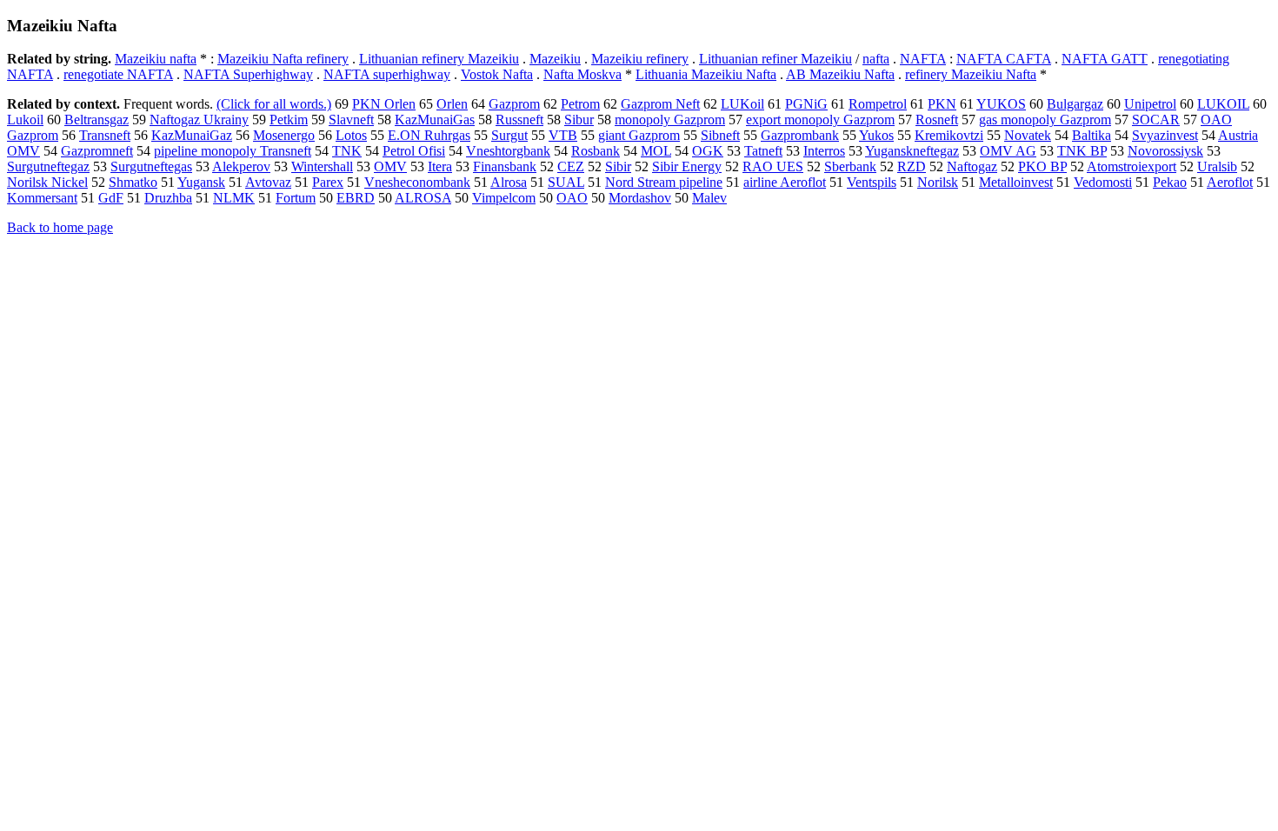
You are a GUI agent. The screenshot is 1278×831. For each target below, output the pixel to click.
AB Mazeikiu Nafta (840, 74)
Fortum (296, 197)
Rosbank (595, 150)
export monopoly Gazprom (820, 119)
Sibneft (720, 135)
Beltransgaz (96, 119)
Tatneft (763, 150)
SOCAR (1156, 119)
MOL (656, 150)
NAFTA (923, 58)
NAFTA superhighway (386, 74)
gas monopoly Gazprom (1045, 119)
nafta (875, 58)
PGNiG (806, 103)
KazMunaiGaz (191, 135)
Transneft (104, 135)
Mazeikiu (555, 58)
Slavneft (351, 119)
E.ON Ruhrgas (429, 135)
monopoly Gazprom (670, 119)
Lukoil (25, 119)
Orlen (452, 103)
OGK (707, 150)
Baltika (1091, 135)
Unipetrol (1150, 103)
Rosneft (936, 119)
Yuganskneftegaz (912, 150)
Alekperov (241, 166)
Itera (440, 166)
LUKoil (742, 103)
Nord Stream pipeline (663, 182)
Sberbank (850, 166)
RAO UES (772, 166)
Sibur (579, 119)
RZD (911, 166)
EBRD (355, 197)
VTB (563, 135)
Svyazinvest (1165, 135)
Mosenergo (284, 135)
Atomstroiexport (1131, 166)
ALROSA (423, 197)
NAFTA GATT (1105, 58)
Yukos (876, 135)
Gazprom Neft (660, 103)
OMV (390, 166)
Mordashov (640, 197)
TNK (347, 150)
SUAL (566, 182)
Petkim (289, 119)
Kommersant (42, 197)
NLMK (234, 197)
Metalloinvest (1016, 182)
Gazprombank (800, 135)
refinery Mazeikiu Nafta (970, 74)
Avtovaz (268, 182)
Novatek (1027, 135)
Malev (709, 197)
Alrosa (508, 182)
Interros (824, 150)
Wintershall (322, 166)
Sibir (618, 166)
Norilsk (937, 182)
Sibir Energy (687, 166)
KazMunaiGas (435, 119)
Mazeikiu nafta (155, 58)
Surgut (509, 135)
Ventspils (871, 182)
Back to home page (60, 227)
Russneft (519, 119)
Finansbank (504, 166)
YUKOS (1001, 103)
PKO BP (1042, 166)
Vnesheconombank (417, 182)
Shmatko (133, 182)
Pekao (1170, 182)
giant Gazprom (639, 135)
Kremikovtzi (949, 135)
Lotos (351, 135)
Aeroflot (1230, 182)
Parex (327, 182)
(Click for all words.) (273, 103)
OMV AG (1008, 150)
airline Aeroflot (784, 182)
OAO (572, 197)
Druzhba (168, 197)
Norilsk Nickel (47, 182)
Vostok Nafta (497, 74)
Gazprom (514, 103)
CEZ (570, 166)
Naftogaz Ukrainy (199, 119)
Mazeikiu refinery (640, 58)
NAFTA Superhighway (248, 74)
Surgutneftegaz (48, 166)
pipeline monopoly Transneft (232, 150)
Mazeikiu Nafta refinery (283, 58)
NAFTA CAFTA (1003, 58)
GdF (110, 197)
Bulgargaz (1075, 103)
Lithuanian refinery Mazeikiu (439, 58)
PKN (942, 103)
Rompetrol (878, 103)
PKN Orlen (384, 103)
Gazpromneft (97, 150)
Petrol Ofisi (414, 150)
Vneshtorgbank (508, 150)
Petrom (580, 103)
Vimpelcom (504, 197)
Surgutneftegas (151, 166)
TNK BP (1082, 150)
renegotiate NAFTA (118, 74)
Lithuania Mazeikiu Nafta (706, 74)
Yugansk (201, 182)
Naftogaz (972, 166)
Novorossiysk (1165, 150)
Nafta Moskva (582, 74)
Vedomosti (1103, 182)
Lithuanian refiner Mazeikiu (775, 58)
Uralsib (1217, 166)
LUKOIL (1223, 103)
